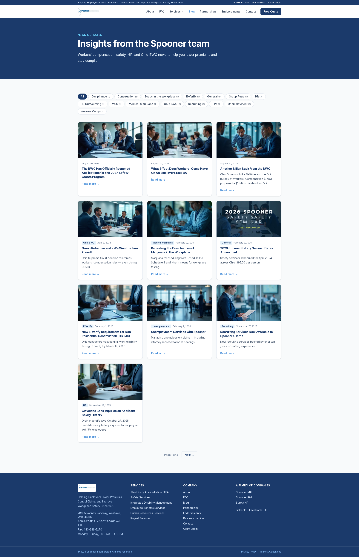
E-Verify (193, 96)
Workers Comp (92, 111)
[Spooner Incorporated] (88, 11)
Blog (192, 11)
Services (175, 11)
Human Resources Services (148, 513)
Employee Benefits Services (148, 507)
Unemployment (239, 103)
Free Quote (270, 11)
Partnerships (208, 11)
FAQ (161, 11)
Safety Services (140, 497)
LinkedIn (241, 510)
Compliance (100, 96)
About (150, 11)
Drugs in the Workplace (162, 96)
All (82, 96)
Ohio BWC (172, 103)
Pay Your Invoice (193, 518)
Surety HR (242, 502)
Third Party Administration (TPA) (150, 492)
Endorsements (231, 11)
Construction (128, 96)
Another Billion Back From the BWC (245, 168)
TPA (216, 103)
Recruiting (196, 103)
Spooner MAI (244, 492)
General (214, 96)
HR (259, 96)
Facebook (255, 510)
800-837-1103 (241, 2)
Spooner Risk (244, 497)
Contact (251, 11)
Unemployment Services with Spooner (178, 332)
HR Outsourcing (92, 103)
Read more (90, 183)
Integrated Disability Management (151, 502)
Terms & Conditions (270, 551)
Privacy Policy (249, 551)
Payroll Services (141, 518)
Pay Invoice (258, 2)
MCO (116, 103)
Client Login (274, 2)
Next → (189, 454)
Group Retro (238, 96)
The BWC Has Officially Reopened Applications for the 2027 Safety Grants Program (106, 173)
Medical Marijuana (143, 103)
